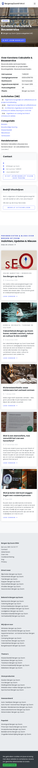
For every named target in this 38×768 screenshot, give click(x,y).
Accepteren (10, 765)
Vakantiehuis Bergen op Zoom (12, 643)
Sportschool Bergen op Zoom (12, 690)
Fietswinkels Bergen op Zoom (12, 576)
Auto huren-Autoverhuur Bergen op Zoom (17, 705)
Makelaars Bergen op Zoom (11, 668)
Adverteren (5, 552)
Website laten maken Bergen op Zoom (16, 687)
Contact (4, 549)
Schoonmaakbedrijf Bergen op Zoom (15, 665)
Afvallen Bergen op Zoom (11, 586)
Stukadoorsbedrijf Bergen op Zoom (14, 614)
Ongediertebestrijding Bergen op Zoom (16, 734)
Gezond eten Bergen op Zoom (12, 589)
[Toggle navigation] (35, 3)
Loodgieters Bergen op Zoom (12, 611)
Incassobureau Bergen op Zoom (13, 729)
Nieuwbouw (5, 133)
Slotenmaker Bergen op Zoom (12, 712)
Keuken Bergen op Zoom (10, 680)
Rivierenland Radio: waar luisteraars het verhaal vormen (18, 389)
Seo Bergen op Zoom (13, 276)
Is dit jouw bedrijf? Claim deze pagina (19, 177)
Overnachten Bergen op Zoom (13, 641)
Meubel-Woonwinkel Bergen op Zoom (15, 631)
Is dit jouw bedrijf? (13, 40)
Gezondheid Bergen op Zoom (12, 584)
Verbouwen (5, 136)
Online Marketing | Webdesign (17, 273)
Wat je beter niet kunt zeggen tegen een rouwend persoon (17, 494)
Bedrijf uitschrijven (19, 207)
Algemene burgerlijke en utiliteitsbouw (21, 105)
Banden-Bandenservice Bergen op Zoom (16, 707)
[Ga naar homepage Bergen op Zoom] (13, 4)
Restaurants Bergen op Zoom (12, 601)
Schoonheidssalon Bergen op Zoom (14, 606)
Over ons (4, 554)
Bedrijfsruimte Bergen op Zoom (13, 732)
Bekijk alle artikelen (7, 245)
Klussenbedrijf (6, 130)
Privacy (4, 562)
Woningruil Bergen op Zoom (11, 724)
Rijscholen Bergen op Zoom (11, 574)
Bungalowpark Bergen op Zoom (13, 646)
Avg (2, 559)
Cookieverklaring (7, 557)
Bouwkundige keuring (9, 127)
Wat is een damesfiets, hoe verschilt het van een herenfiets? (16, 438)
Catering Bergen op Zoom (11, 604)
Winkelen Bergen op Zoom (11, 628)
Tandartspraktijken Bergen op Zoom (15, 608)
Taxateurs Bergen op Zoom (11, 663)
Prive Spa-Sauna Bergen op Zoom (14, 727)
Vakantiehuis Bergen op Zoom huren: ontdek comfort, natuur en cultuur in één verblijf (18, 333)
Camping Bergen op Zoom (11, 638)
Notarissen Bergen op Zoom (12, 660)
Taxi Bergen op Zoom (9, 579)
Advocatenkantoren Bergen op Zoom (15, 710)
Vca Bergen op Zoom (9, 682)
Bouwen (5, 20)
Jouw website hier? (12, 172)
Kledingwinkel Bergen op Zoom (13, 685)
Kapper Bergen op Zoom (10, 581)
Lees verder (9, 296)
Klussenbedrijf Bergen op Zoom (13, 658)
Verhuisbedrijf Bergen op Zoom (13, 616)
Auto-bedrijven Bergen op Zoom (13, 702)
